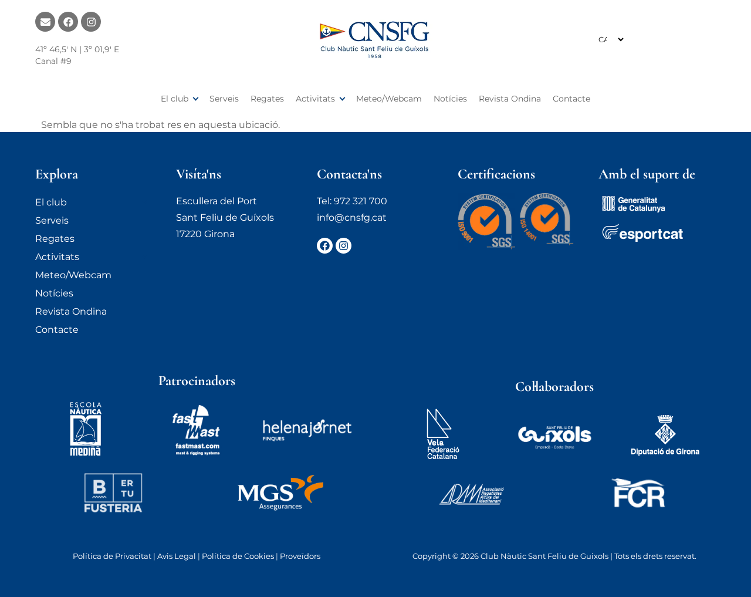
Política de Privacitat (112, 556)
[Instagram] (91, 22)
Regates (267, 98)
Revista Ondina (510, 98)
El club (174, 98)
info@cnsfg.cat (352, 217)
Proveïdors (300, 556)
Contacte (571, 98)
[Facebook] (68, 22)
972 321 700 (360, 201)
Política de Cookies (238, 556)
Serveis (224, 98)
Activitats (315, 98)
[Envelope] (45, 22)
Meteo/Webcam (389, 98)
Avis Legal (176, 556)
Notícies (450, 98)
